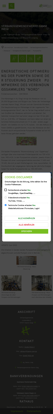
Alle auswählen (26, 218)
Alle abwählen (26, 225)
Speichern (26, 231)
